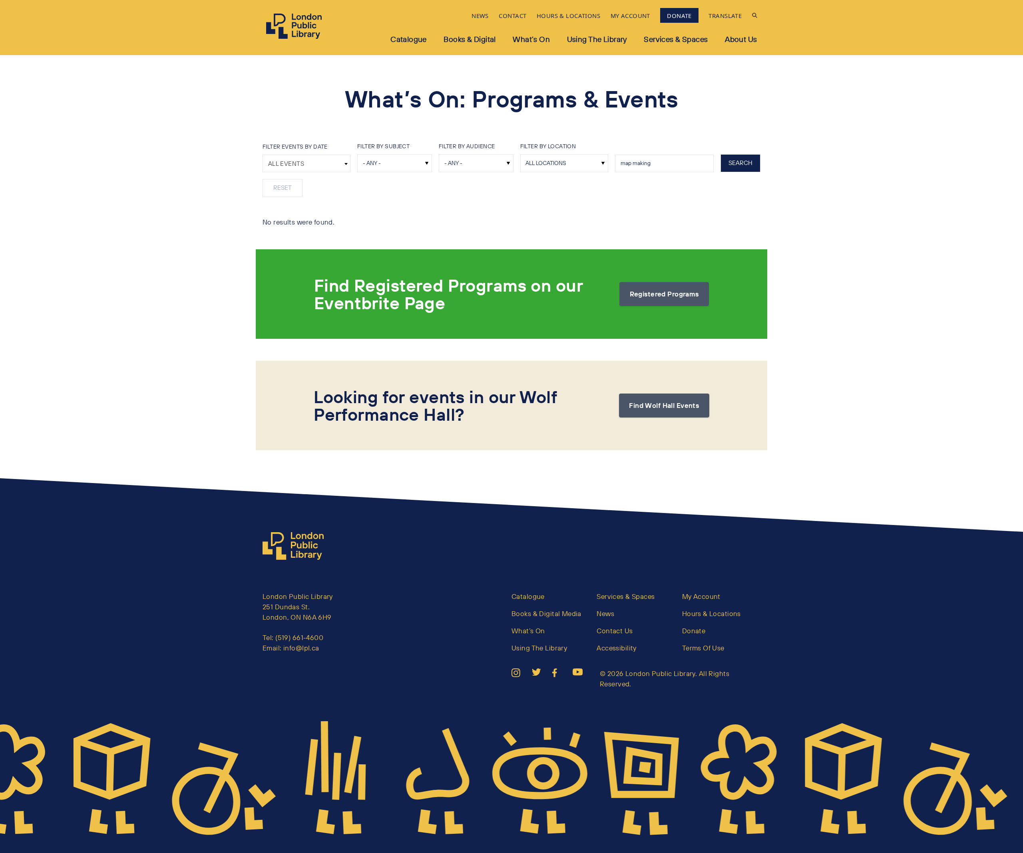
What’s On (531, 39)
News (605, 613)
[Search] (754, 15)
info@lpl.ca (301, 648)
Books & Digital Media (546, 613)
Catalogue (408, 39)
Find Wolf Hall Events (664, 405)
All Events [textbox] (286, 163)
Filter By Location (548, 146)
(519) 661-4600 (299, 637)
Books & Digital (470, 39)
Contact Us (615, 630)
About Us (741, 39)
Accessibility (617, 648)
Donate (694, 630)
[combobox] (306, 163)
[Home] (296, 546)
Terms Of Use (703, 648)
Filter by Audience (467, 146)
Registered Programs (664, 294)
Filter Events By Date (295, 146)
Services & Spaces (676, 39)
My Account (701, 596)
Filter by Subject (383, 146)
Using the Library (597, 39)
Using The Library (539, 648)
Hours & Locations (711, 613)
